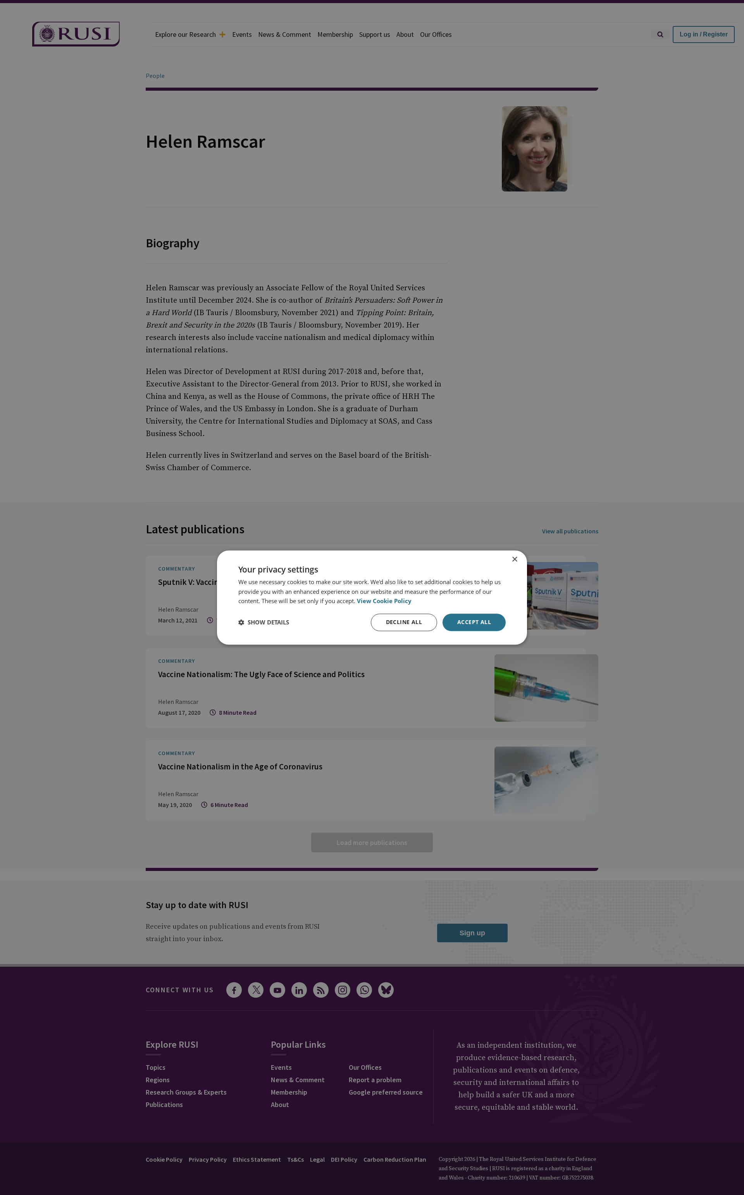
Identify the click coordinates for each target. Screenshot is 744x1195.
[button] (263, 622)
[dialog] (372, 597)
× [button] (514, 559)
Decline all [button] (404, 622)
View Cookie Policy (384, 601)
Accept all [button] (474, 622)
